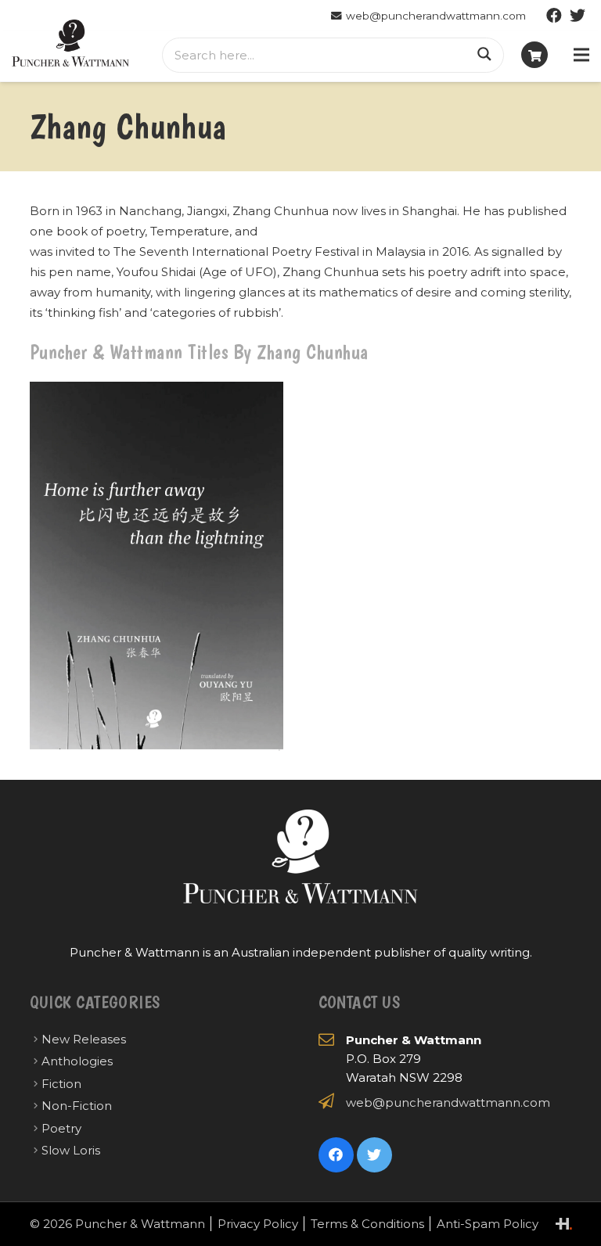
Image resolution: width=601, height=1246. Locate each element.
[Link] (70, 43)
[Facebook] (554, 15)
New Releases (83, 1039)
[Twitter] (577, 15)
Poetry (61, 1128)
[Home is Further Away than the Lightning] (156, 566)
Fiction (61, 1083)
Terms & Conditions (367, 1223)
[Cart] (534, 54)
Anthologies (77, 1061)
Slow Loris (70, 1150)
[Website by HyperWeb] (564, 1224)
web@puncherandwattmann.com (448, 1102)
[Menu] (581, 54)
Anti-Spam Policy (487, 1223)
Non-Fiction (76, 1105)
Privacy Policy (258, 1223)
